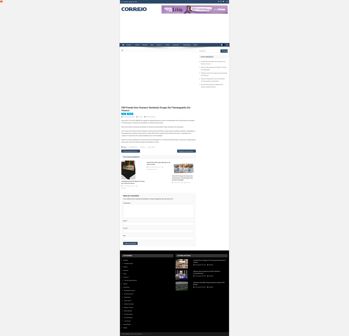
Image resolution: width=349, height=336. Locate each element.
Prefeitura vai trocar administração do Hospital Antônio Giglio (187, 151)
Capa (123, 113)
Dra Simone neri (128, 294)
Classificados (187, 45)
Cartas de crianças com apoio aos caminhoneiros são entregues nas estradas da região (182, 178)
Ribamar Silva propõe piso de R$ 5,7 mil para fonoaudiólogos (213, 68)
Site (124, 235)
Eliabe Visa (127, 297)
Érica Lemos (127, 300)
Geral (151, 45)
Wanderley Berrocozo (152, 169)
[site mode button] (223, 45)
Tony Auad (127, 321)
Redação (140, 117)
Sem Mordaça (128, 317)
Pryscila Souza (128, 314)
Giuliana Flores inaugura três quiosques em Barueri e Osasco (213, 63)
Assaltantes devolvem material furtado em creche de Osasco (133, 182)
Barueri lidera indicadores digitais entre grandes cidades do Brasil (212, 86)
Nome (125, 221)
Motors (168, 45)
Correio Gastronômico (130, 280)
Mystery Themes (146, 334)
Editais (195, 45)
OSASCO (142, 147)
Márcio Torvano (128, 307)
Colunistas (176, 45)
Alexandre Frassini (129, 290)
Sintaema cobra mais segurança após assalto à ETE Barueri (214, 74)
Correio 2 (159, 45)
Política (137, 45)
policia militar (151, 147)
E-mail (125, 228)
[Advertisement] (174, 29)
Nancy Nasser (128, 311)
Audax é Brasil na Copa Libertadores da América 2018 (158, 163)
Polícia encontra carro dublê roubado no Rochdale (132, 151)
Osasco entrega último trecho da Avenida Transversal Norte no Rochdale (213, 80)
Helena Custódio (129, 304)
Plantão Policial (128, 263)
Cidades (128, 45)
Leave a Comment (150, 117)
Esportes (145, 45)
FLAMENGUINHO (133, 147)
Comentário (127, 203)
